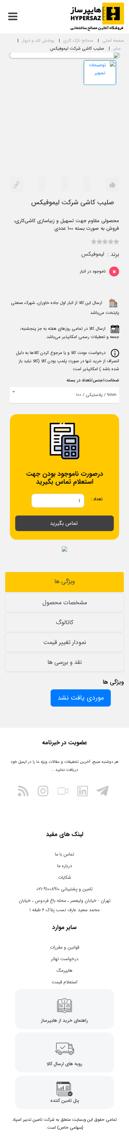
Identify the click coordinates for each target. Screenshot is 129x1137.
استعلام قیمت (64, 982)
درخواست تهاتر (64, 959)
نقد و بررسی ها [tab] (64, 662)
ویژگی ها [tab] (64, 581)
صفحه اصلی (113, 40)
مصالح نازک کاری (78, 40)
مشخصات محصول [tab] (64, 602)
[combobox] (64, 395)
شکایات (64, 877)
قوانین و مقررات (64, 947)
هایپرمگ (64, 970)
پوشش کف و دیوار (38, 40)
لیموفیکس (92, 254)
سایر (117, 48)
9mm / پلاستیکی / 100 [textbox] (96, 394)
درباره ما (64, 865)
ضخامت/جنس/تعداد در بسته (92, 380)
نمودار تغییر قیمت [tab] (64, 642)
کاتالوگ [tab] (64, 622)
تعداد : (97, 499)
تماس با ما (64, 854)
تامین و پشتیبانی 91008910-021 (64, 889)
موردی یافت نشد (81, 698)
